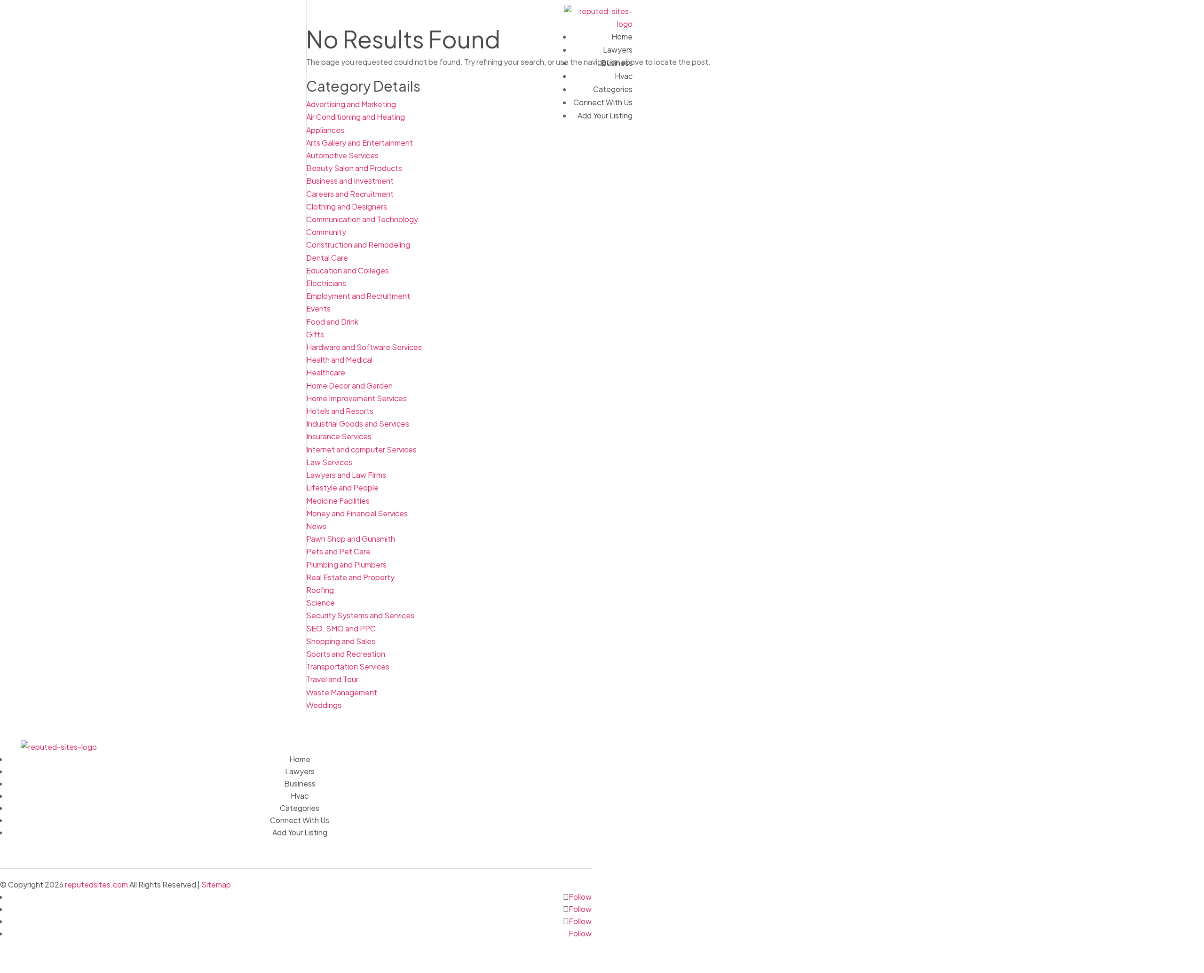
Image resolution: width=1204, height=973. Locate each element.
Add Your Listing (605, 115)
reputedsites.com (96, 884)
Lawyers (618, 49)
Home (622, 36)
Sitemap (216, 884)
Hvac (624, 76)
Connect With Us (603, 102)
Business (617, 63)
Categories (613, 89)
